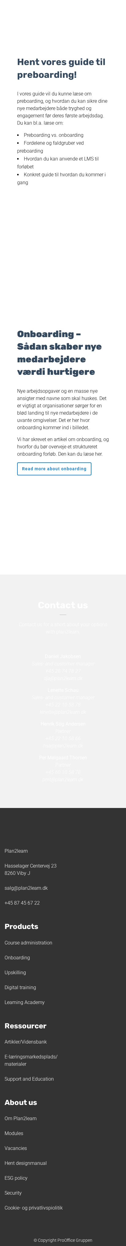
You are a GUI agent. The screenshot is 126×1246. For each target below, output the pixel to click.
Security (13, 1193)
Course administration (28, 943)
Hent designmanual (26, 1163)
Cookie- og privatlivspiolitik (34, 1208)
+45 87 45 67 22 (22, 903)
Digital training (20, 987)
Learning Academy (25, 1002)
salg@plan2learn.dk (26, 888)
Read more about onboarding (54, 468)
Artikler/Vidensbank (26, 1042)
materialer (15, 1064)
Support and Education (29, 1079)
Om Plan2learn (21, 1118)
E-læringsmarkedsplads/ (31, 1057)
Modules (14, 1133)
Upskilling (15, 972)
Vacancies (16, 1148)
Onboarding (17, 958)
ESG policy (16, 1178)
